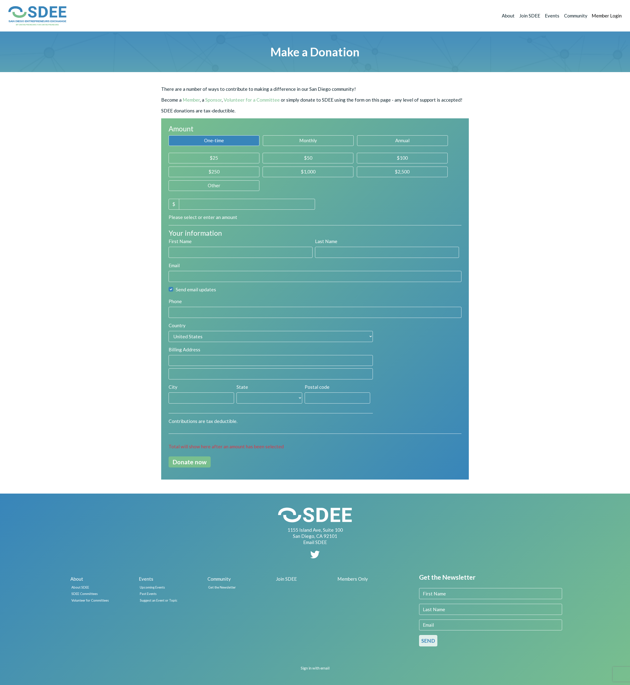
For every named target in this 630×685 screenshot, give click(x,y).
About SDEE (80, 587)
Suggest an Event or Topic (158, 600)
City (173, 387)
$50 (308, 158)
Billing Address (184, 349)
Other (214, 185)
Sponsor (213, 100)
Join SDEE (529, 15)
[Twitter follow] (315, 556)
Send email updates (196, 289)
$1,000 (308, 171)
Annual (402, 140)
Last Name (326, 241)
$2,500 (402, 171)
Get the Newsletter (222, 587)
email (325, 668)
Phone (175, 301)
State (242, 387)
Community (575, 15)
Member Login (607, 15)
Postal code (317, 387)
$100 (402, 158)
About (508, 15)
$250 (214, 171)
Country (177, 325)
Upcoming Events (152, 587)
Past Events (148, 594)
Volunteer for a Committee (252, 100)
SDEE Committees (84, 594)
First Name (180, 241)
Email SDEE (315, 542)
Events (552, 15)
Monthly (308, 140)
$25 (214, 158)
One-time (214, 140)
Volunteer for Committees (90, 600)
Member (191, 100)
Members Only (352, 579)
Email (174, 265)
